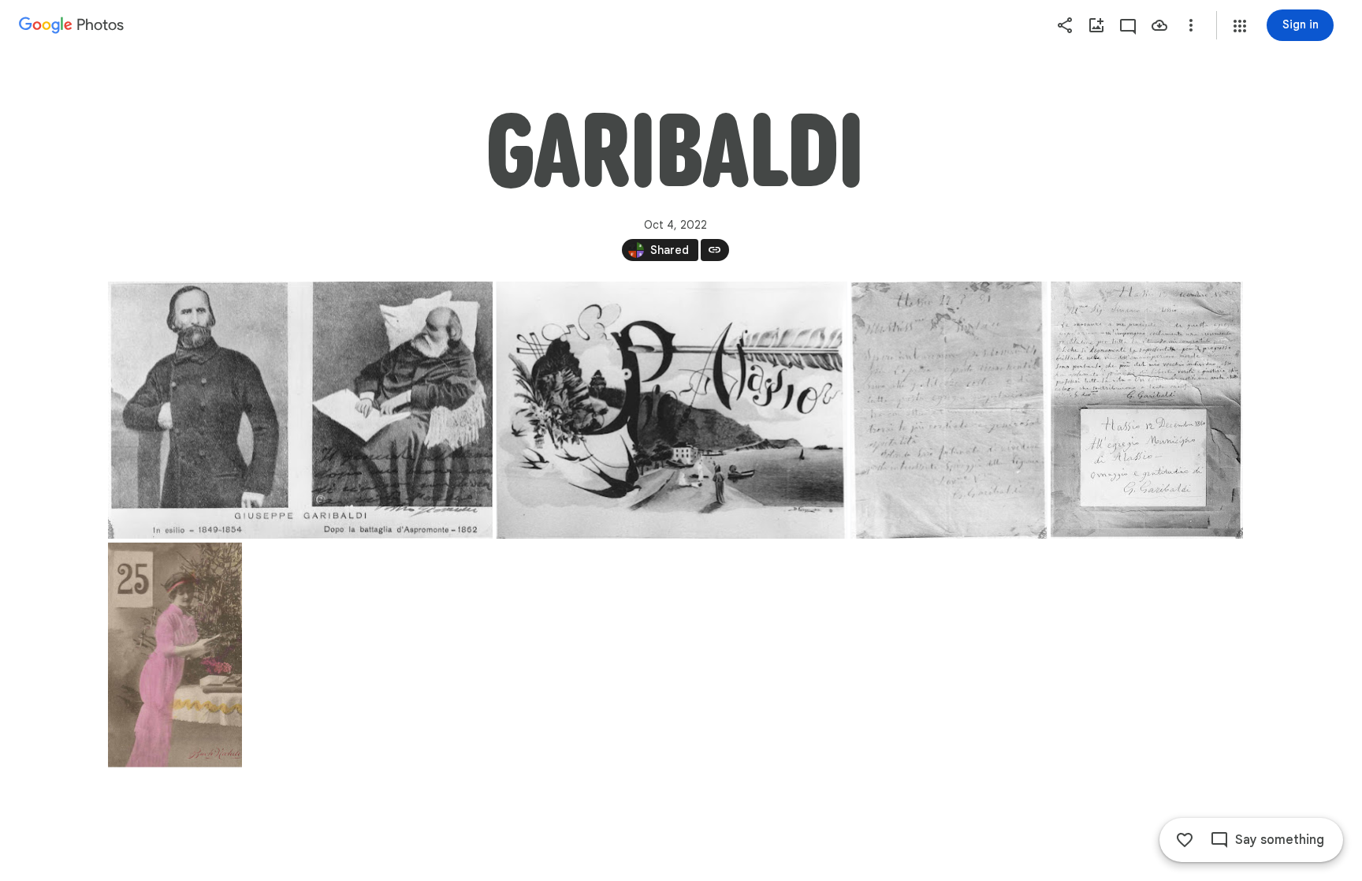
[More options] (1191, 25)
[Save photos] (1159, 25)
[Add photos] (1096, 25)
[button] (1240, 26)
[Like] (1184, 840)
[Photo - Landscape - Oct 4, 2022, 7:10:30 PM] (300, 410)
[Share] (1065, 25)
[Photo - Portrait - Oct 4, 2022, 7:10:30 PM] (948, 410)
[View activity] (1128, 25)
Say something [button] (1279, 840)
